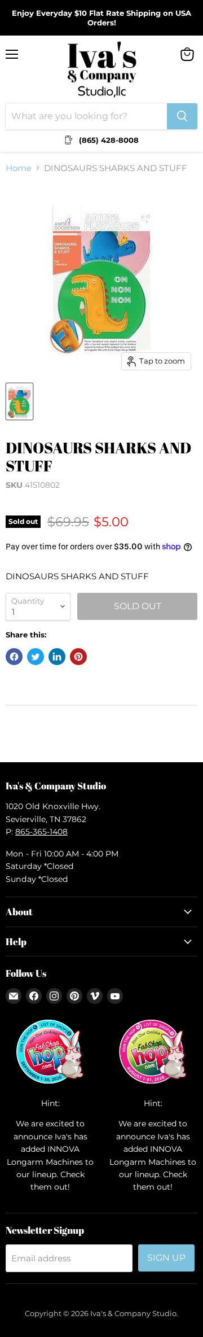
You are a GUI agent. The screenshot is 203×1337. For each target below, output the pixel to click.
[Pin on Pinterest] (78, 656)
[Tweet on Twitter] (35, 656)
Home (19, 168)
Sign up (166, 1257)
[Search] (182, 116)
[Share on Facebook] (14, 656)
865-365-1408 (41, 832)
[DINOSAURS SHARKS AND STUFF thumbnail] (19, 401)
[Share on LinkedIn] (56, 656)
